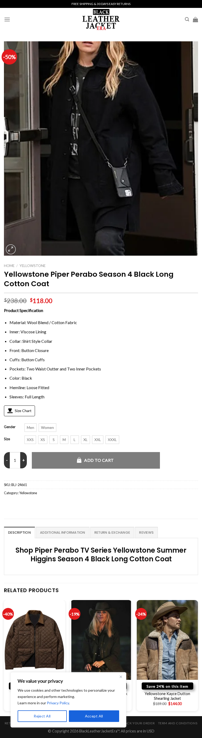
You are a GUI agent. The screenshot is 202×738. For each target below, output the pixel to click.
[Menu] (7, 19)
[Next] (198, 658)
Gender (10, 427)
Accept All (94, 716)
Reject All (42, 716)
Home (9, 266)
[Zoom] (11, 249)
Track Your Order (137, 723)
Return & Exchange (112, 532)
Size (7, 439)
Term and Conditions (178, 723)
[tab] (19, 532)
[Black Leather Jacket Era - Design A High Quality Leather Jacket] (101, 19)
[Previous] (4, 658)
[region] (68, 699)
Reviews (146, 532)
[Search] (187, 19)
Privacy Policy (58, 703)
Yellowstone (32, 266)
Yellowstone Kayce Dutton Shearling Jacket (167, 696)
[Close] (121, 676)
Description (19, 532)
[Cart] (195, 19)
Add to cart (99, 460)
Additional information (62, 532)
